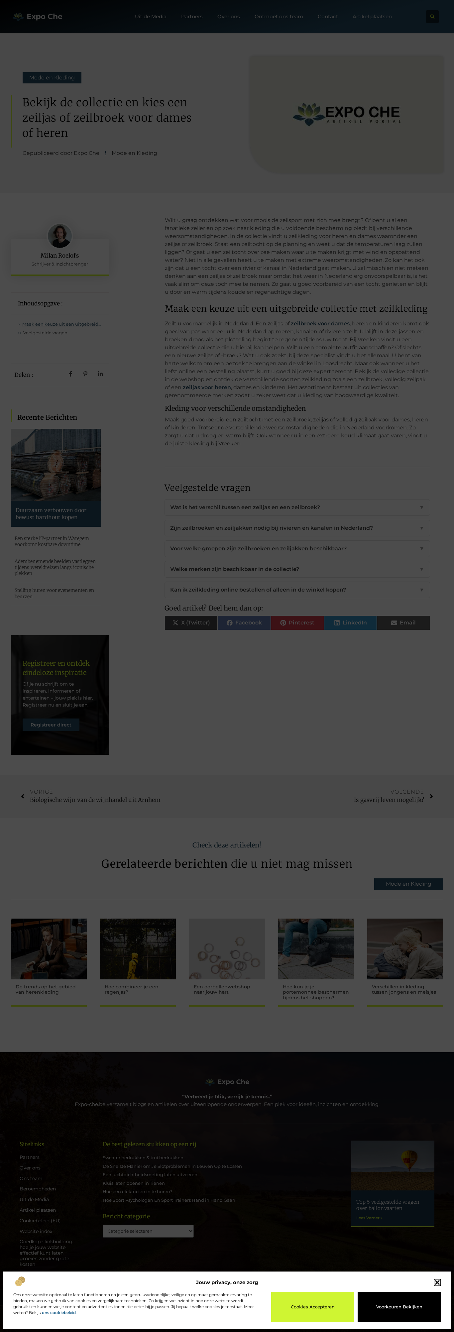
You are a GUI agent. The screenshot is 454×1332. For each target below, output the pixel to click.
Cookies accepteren (313, 1306)
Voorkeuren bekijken (399, 1306)
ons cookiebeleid (59, 1312)
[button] (437, 1282)
